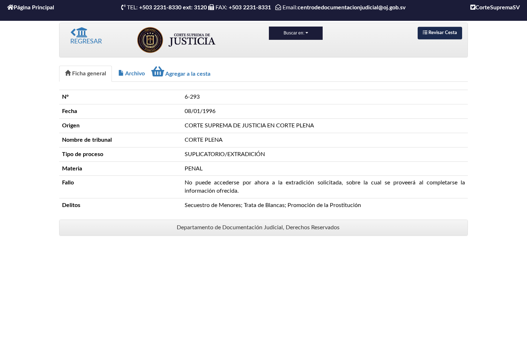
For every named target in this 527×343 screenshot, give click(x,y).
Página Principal (34, 7)
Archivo (134, 73)
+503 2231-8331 (251, 7)
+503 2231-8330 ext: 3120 (173, 7)
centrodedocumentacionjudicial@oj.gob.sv (351, 7)
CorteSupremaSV (497, 7)
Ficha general (88, 73)
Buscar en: (294, 33)
